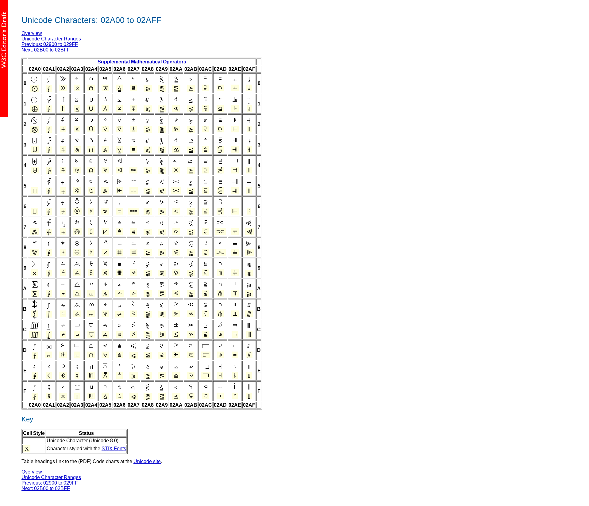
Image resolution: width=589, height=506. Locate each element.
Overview (31, 33)
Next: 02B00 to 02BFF (45, 49)
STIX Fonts (114, 448)
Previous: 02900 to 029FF (49, 44)
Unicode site (147, 461)
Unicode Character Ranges (51, 38)
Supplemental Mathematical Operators (142, 61)
